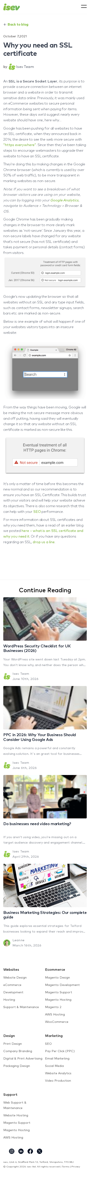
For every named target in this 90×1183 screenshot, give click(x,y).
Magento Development (62, 985)
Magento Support (58, 992)
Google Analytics (64, 200)
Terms (65, 1166)
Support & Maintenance (21, 1007)
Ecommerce (55, 969)
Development (13, 992)
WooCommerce (56, 1021)
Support (10, 1094)
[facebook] (30, 1151)
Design (9, 1036)
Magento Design (57, 977)
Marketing (54, 1036)
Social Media (54, 1066)
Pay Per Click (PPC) (60, 1051)
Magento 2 (53, 1007)
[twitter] (39, 1151)
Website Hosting (15, 1115)
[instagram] (11, 1151)
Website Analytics (58, 1073)
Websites (11, 969)
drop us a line (44, 542)
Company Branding (17, 1051)
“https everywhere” (19, 145)
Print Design (12, 1043)
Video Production (58, 1080)
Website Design (15, 977)
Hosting (9, 999)
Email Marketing (57, 1058)
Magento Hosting (58, 999)
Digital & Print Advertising (22, 1058)
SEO (37, 511)
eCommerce (12, 985)
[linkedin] (21, 1151)
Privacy (75, 1166)
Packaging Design (16, 1066)
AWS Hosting (55, 1014)
